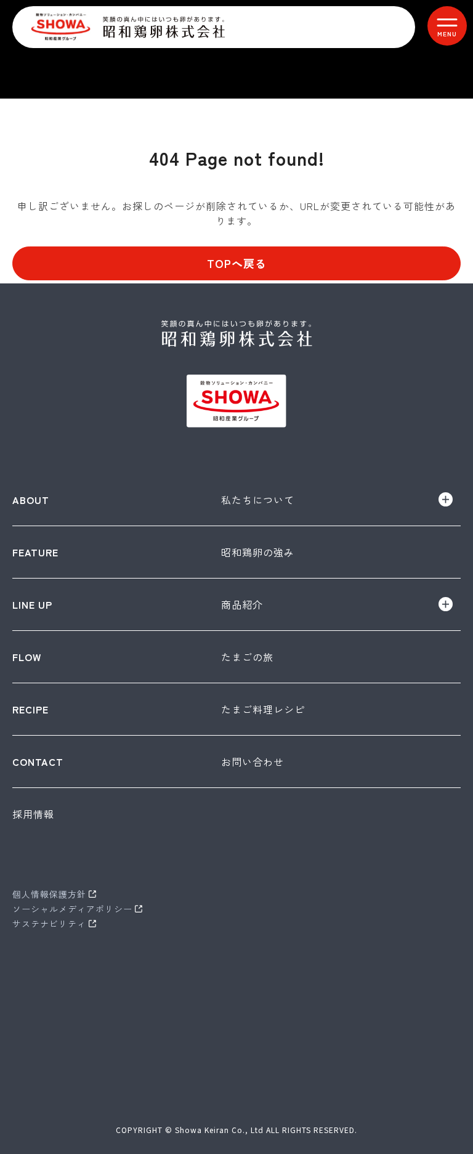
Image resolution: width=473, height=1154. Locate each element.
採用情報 (33, 814)
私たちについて (257, 499)
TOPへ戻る (237, 263)
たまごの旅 (247, 656)
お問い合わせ (252, 761)
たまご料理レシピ (263, 709)
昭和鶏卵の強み (257, 552)
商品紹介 (242, 604)
